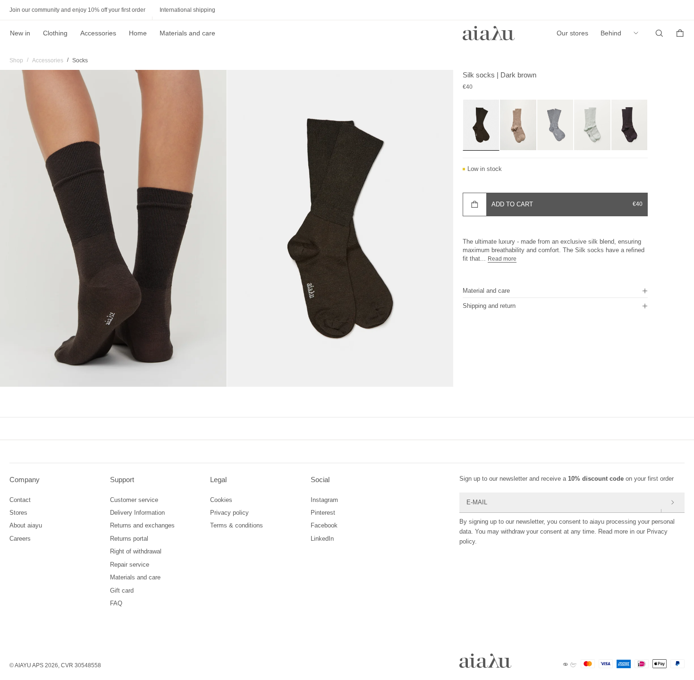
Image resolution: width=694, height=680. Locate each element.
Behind (611, 33)
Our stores (572, 33)
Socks (80, 60)
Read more (502, 258)
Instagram (324, 499)
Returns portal (129, 538)
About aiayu (25, 525)
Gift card (122, 590)
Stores (18, 512)
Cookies (221, 499)
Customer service (134, 499)
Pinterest (323, 512)
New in (20, 33)
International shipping (187, 10)
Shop (16, 60)
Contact (20, 499)
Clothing (55, 33)
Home (138, 33)
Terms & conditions (236, 525)
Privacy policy (229, 512)
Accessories (98, 33)
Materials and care (187, 33)
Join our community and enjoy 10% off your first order (77, 10)
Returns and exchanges (142, 525)
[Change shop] (638, 33)
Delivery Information (137, 512)
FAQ (116, 603)
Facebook (324, 525)
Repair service (129, 564)
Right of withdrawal (135, 551)
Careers (20, 538)
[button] (555, 290)
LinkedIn (322, 538)
